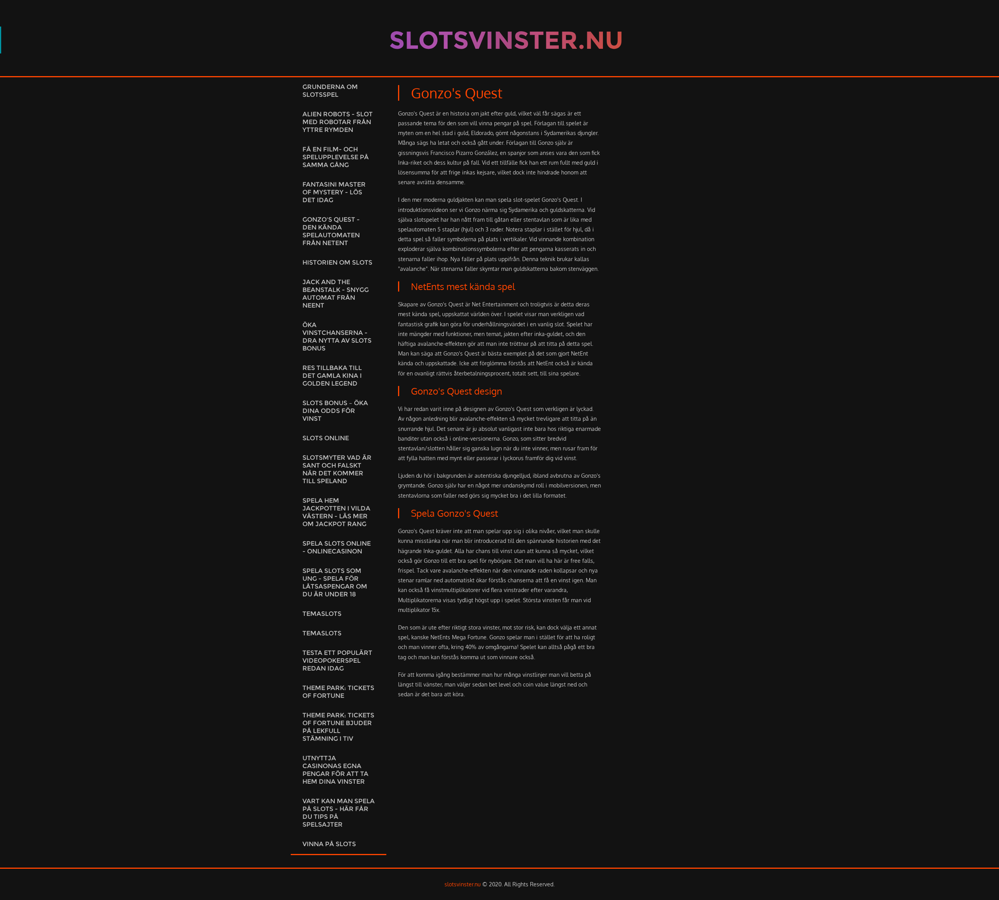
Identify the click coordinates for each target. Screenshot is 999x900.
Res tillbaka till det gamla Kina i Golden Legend (332, 375)
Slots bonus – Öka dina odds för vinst (335, 410)
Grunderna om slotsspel (330, 90)
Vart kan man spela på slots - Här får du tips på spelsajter (338, 812)
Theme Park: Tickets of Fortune (338, 691)
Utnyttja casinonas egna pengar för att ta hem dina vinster (335, 769)
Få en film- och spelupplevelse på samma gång (335, 157)
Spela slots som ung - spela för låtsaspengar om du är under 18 (334, 582)
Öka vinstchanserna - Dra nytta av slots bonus (337, 336)
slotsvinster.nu (462, 884)
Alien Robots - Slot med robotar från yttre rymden (337, 121)
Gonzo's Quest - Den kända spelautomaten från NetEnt (331, 231)
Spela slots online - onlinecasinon (336, 547)
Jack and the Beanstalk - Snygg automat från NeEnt (335, 293)
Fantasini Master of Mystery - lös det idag (334, 192)
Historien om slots (337, 262)
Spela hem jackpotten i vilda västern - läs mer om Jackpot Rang (336, 512)
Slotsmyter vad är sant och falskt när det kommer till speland (337, 469)
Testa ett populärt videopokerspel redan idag (337, 660)
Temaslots (321, 613)
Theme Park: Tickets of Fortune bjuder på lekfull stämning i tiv (338, 726)
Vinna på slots (329, 844)
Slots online (325, 438)
